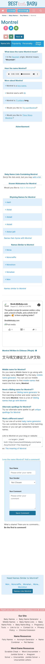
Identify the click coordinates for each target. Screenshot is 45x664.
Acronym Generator (25, 639)
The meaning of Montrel (15, 448)
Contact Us (28, 627)
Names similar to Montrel (15, 288)
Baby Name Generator (28, 619)
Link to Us (14, 627)
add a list (37, 177)
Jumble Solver (17, 654)
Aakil (9, 202)
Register (22, 11)
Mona (9, 250)
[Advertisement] (22, 150)
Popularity (16, 43)
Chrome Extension (27, 630)
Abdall (9, 217)
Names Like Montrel (22, 591)
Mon (8, 279)
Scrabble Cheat (11, 651)
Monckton (11, 264)
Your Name (13, 468)
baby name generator (31, 421)
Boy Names (24, 15)
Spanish (15, 57)
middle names (29, 380)
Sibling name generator (27, 392)
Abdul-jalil (11, 232)
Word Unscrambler (30, 651)
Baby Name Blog (23, 624)
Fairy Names (7, 639)
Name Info (5, 43)
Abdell (9, 224)
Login (11, 11)
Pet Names (28, 642)
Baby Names (13, 15)
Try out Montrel (29, 108)
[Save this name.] (5, 36)
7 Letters (20, 100)
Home (4, 15)
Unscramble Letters (22, 660)
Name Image (38, 43)
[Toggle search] (40, 10)
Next (18, 36)
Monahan (11, 272)
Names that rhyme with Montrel (18, 238)
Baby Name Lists (27, 622)
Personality (27, 43)
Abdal (9, 209)
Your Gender (14, 478)
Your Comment (15, 491)
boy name (21, 86)
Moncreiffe (11, 257)
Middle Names (9, 622)
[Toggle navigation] (33, 10)
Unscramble (18, 657)
